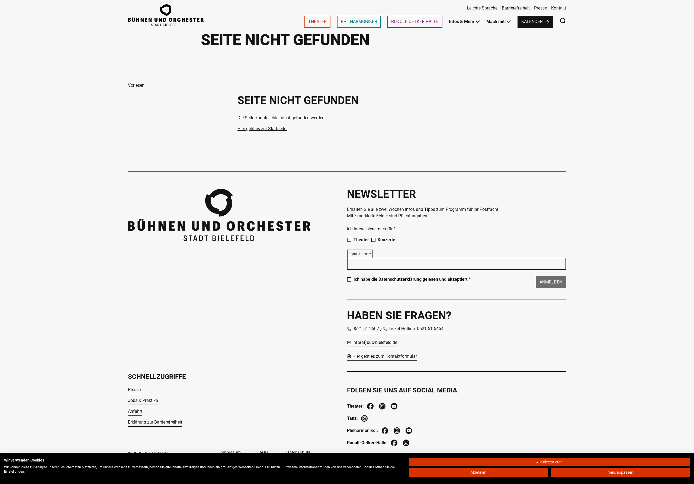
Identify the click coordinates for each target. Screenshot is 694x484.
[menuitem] (317, 22)
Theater (361, 239)
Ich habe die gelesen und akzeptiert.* (412, 279)
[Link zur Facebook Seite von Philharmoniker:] (384, 430)
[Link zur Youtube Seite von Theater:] (394, 405)
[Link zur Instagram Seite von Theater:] (382, 405)
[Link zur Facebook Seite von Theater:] (370, 405)
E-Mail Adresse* (360, 254)
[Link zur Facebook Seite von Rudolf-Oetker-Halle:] (394, 442)
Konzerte (386, 239)
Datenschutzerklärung (400, 279)
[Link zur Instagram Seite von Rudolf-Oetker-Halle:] (406, 442)
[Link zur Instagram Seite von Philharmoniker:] (396, 430)
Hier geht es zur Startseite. (262, 128)
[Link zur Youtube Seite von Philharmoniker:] (408, 430)
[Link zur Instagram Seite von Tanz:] (364, 418)
